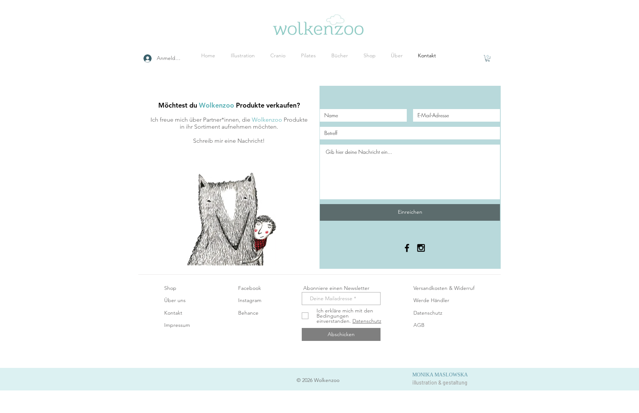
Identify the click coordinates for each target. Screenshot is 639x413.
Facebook (249, 288)
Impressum (177, 325)
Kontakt (173, 312)
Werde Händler (431, 300)
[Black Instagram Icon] (421, 248)
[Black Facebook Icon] (407, 248)
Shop (170, 288)
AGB (419, 325)
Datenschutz (427, 312)
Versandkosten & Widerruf (443, 288)
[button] (487, 58)
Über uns (175, 300)
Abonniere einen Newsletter (335, 288)
